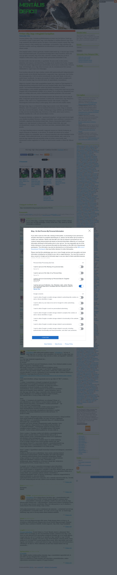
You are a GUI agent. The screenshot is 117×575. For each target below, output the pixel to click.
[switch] (81, 267)
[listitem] (58, 263)
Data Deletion (48, 344)
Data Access (58, 344)
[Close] (90, 231)
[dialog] (58, 287)
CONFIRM (45, 337)
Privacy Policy (69, 344)
